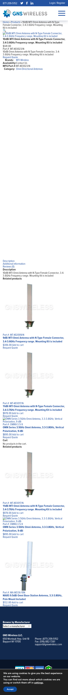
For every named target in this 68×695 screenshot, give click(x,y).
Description (8, 261)
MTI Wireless (22, 60)
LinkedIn (32, 3)
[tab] (34, 260)
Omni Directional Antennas (29, 69)
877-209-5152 (10, 3)
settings (38, 682)
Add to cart (18, 345)
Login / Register (57, 3)
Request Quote (10, 57)
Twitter (22, 3)
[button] (4, 30)
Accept (10, 689)
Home (6, 22)
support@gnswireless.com (48, 644)
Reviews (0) (8, 266)
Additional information (14, 264)
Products (15, 22)
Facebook (27, 3)
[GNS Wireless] (25, 13)
